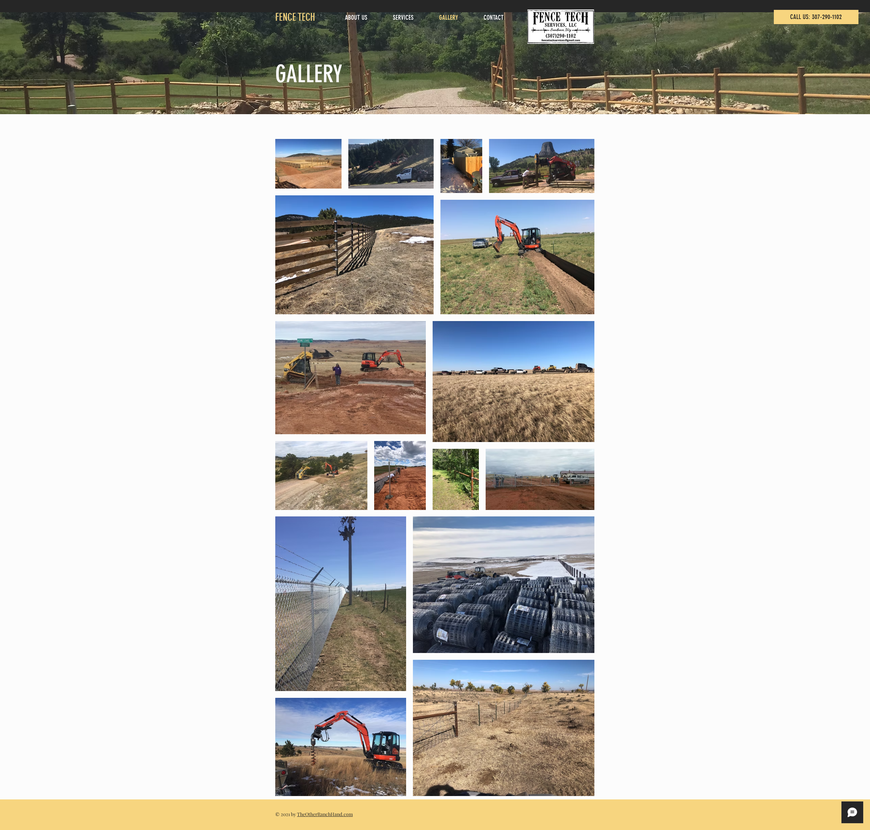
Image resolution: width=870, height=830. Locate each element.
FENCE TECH (295, 17)
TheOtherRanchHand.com (325, 814)
